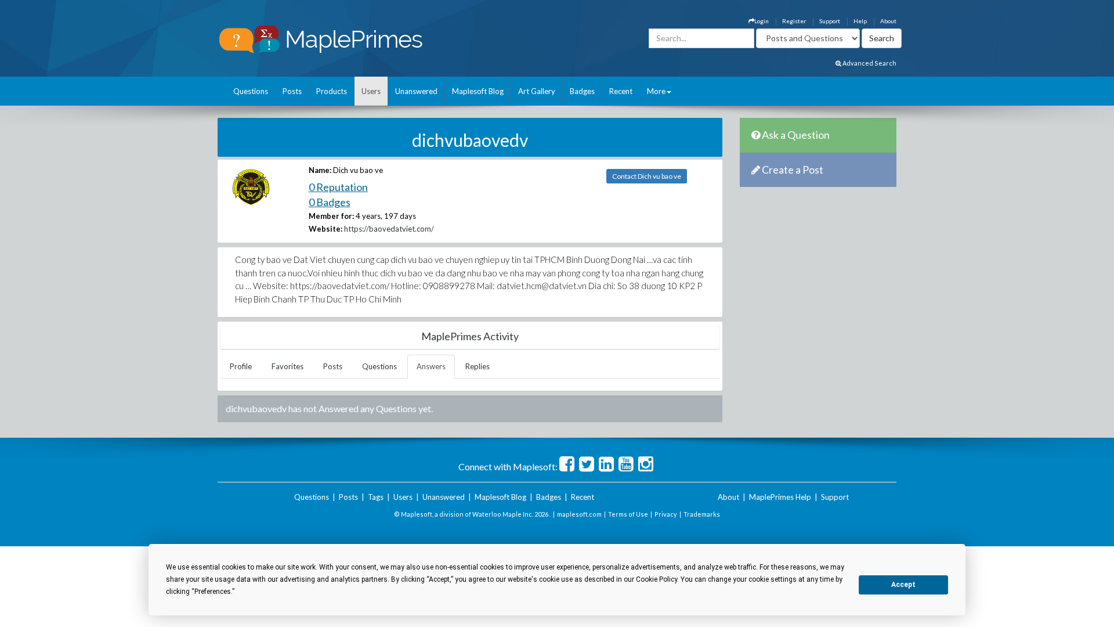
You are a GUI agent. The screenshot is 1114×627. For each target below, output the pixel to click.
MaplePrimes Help (780, 497)
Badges (582, 91)
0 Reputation (338, 187)
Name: (320, 170)
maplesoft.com (579, 514)
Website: (325, 228)
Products (331, 91)
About (888, 20)
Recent (620, 91)
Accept (903, 585)
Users (371, 91)
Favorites (287, 366)
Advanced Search (868, 63)
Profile (241, 366)
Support (829, 20)
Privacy (665, 514)
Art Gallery (536, 91)
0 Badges (329, 202)
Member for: (331, 216)
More (656, 91)
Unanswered (416, 91)
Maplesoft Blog (478, 91)
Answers (431, 366)
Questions (250, 91)
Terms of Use (628, 514)
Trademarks (701, 514)
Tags (376, 497)
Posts (292, 91)
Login (761, 20)
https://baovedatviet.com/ (389, 228)
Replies (477, 366)
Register (794, 20)
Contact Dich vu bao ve (646, 176)
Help (860, 20)
